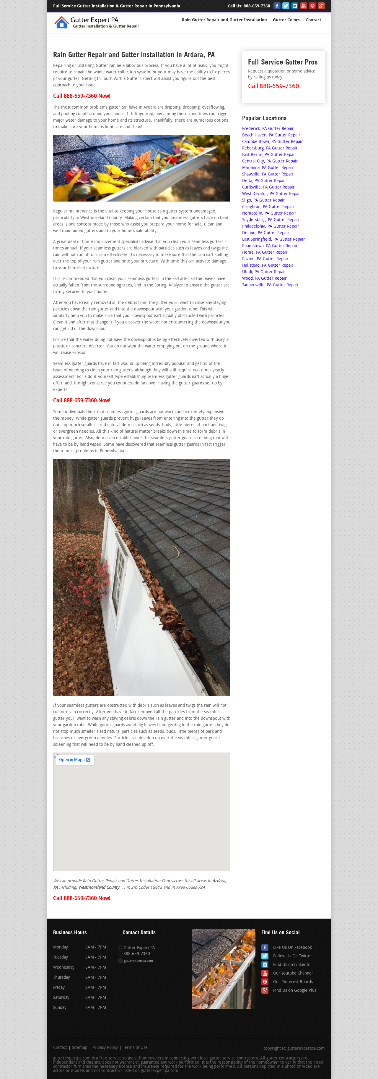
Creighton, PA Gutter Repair (268, 207)
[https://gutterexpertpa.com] (97, 28)
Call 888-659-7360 (273, 86)
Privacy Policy (105, 1048)
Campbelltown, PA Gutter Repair (272, 142)
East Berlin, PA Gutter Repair (269, 155)
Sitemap (79, 1048)
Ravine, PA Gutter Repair (265, 259)
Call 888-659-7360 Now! (81, 96)
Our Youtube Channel (293, 973)
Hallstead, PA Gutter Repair (268, 265)
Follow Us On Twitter (292, 956)
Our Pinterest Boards (293, 982)
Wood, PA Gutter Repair (264, 278)
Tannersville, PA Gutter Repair (270, 285)
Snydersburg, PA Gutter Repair (270, 220)
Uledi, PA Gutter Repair (264, 272)
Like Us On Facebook (292, 948)
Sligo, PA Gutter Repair (263, 200)
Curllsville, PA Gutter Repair (268, 187)
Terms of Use (135, 1048)
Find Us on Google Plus (294, 990)
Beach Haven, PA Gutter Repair (271, 135)
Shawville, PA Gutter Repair (268, 174)
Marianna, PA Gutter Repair (268, 168)
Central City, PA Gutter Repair (270, 161)
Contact (313, 20)
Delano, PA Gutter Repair (265, 233)
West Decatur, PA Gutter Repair (271, 194)
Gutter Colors (286, 20)
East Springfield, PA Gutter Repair (273, 239)
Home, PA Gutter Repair (265, 252)
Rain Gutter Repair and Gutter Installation (224, 20)
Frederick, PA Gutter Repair (268, 129)
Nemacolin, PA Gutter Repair (269, 213)
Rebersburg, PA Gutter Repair (270, 148)
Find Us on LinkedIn (291, 965)
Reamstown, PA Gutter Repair (270, 246)
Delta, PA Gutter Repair (264, 181)
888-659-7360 (257, 6)
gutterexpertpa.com (138, 961)
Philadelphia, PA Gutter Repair (270, 226)
